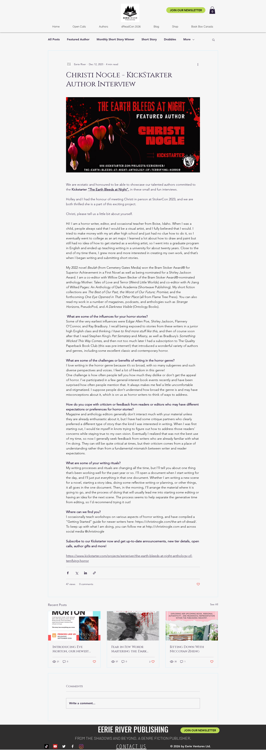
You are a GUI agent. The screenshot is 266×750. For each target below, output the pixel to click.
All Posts (54, 39)
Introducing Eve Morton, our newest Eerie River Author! (70, 649)
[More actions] (198, 64)
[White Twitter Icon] (64, 746)
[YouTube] (55, 746)
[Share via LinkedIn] (85, 573)
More (187, 39)
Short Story (149, 39)
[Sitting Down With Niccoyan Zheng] (192, 626)
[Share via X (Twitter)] (76, 573)
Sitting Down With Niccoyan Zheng (187, 649)
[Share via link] (94, 573)
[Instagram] (81, 746)
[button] (212, 10)
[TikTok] (46, 746)
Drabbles (170, 39)
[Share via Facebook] (67, 573)
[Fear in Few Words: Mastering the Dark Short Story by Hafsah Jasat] (133, 626)
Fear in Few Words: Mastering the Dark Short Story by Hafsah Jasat (131, 649)
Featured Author (78, 39)
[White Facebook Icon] (72, 746)
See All (214, 604)
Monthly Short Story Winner (115, 39)
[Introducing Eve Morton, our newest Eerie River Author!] (74, 626)
